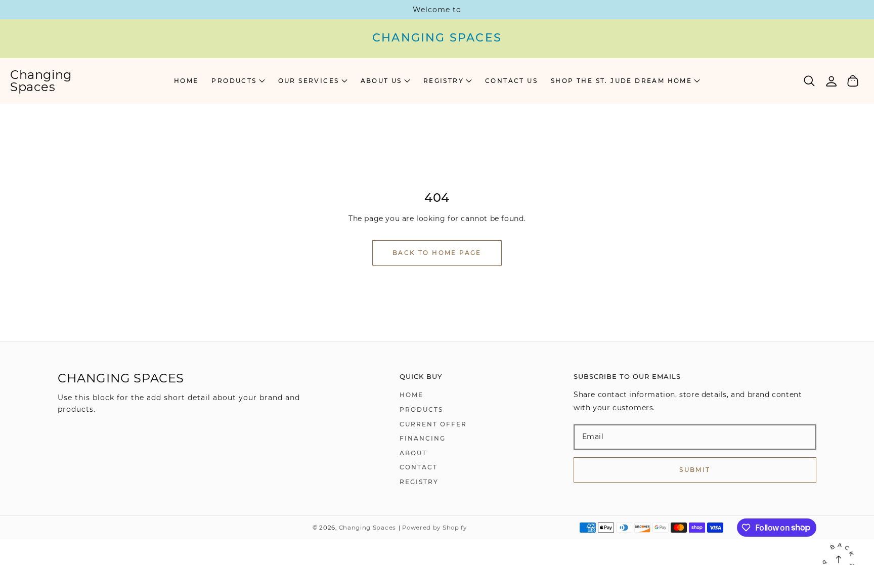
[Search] (809, 81)
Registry (419, 482)
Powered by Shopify (434, 527)
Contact (419, 467)
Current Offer (433, 424)
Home (411, 395)
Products (421, 409)
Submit (694, 469)
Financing (423, 438)
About (413, 453)
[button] (238, 81)
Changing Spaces (368, 527)
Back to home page (437, 252)
